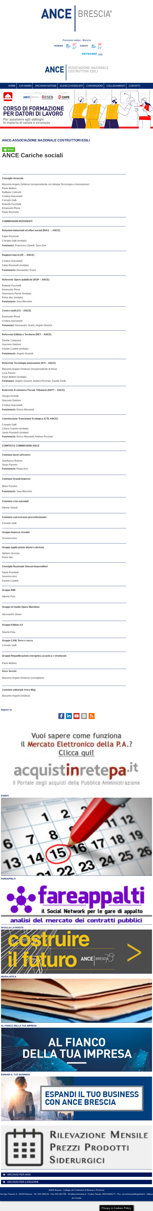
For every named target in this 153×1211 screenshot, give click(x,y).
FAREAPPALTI (8, 879)
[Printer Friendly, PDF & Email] (8, 149)
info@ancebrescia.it (77, 1194)
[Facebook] (61, 716)
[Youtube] (76, 716)
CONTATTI (134, 85)
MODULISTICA (8, 976)
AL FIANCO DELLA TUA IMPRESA (19, 1025)
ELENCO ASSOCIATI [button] (71, 85)
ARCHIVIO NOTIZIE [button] (45, 85)
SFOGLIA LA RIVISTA (12, 927)
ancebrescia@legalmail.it (133, 1194)
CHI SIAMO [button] (25, 85)
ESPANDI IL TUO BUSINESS (15, 1074)
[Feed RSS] (92, 716)
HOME (12, 85)
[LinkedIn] (69, 716)
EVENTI (5, 795)
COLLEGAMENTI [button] (115, 85)
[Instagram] (84, 716)
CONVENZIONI (94, 85)
